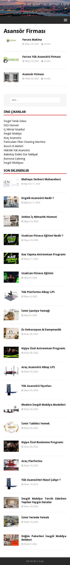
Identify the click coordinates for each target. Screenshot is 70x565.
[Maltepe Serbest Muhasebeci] (11, 186)
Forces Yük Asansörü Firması (41, 56)
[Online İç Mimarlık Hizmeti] (11, 224)
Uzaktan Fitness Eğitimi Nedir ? (42, 235)
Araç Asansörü (12, 137)
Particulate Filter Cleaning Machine (24, 142)
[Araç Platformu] (11, 468)
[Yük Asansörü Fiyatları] (11, 393)
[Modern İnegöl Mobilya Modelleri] (11, 412)
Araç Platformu (31, 461)
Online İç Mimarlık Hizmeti (39, 217)
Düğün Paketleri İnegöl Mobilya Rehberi (43, 537)
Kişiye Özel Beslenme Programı (42, 442)
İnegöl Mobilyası (13, 162)
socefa (47, 43)
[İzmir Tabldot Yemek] (11, 431)
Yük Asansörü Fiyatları (36, 386)
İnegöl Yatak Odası (15, 121)
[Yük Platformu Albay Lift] (11, 299)
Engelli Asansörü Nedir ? (37, 198)
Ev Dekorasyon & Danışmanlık (41, 329)
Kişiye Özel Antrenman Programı (43, 348)
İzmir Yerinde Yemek (35, 517)
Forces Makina (32, 39)
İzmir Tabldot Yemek (35, 423)
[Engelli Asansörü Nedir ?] (11, 205)
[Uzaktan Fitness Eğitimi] (11, 280)
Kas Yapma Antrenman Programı (43, 254)
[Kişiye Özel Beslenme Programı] (11, 449)
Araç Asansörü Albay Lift (38, 367)
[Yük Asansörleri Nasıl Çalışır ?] (11, 487)
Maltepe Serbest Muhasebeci (41, 179)
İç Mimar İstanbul (14, 129)
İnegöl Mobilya (12, 133)
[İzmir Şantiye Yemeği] (11, 318)
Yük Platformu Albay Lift (38, 292)
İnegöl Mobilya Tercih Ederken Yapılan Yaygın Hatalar (43, 500)
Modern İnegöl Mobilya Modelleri (43, 404)
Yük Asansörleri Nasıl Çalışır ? (41, 479)
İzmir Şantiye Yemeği (35, 310)
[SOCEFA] (35, 14)
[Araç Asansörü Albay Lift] (11, 374)
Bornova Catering (14, 158)
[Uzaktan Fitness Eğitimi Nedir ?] (11, 243)
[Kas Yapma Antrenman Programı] (11, 262)
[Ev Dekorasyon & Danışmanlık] (11, 337)
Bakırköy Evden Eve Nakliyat (21, 154)
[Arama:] (35, 100)
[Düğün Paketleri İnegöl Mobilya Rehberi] (11, 543)
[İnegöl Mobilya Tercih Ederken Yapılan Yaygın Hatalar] (11, 506)
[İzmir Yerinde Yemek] (11, 525)
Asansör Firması (33, 74)
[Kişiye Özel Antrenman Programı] (11, 355)
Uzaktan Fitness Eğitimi (37, 273)
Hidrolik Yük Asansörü (17, 150)
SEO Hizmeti (11, 125)
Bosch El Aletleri (13, 146)
